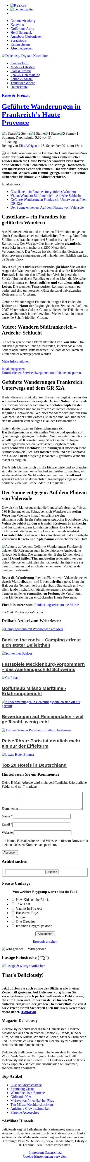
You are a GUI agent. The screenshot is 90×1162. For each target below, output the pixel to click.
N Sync (21, 917)
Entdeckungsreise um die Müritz (56, 605)
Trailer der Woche (22, 83)
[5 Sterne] (67, 134)
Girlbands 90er (20, 1097)
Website (7, 832)
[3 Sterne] (37, 134)
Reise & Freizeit (16, 95)
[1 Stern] (8, 134)
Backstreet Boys (27, 913)
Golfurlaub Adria (22, 28)
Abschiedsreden (21, 48)
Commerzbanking (22, 21)
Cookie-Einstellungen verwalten (45, 1156)
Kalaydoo (17, 24)
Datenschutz (19, 87)
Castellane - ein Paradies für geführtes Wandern (43, 192)
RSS (23, 5)
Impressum (37, 1152)
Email (6, 824)
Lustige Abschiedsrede (26, 1085)
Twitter (29, 9)
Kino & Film (19, 63)
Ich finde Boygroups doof (34, 926)
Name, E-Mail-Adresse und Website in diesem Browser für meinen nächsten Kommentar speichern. (45, 843)
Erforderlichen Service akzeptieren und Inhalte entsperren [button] (41, 373)
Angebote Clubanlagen (26, 36)
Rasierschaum (20, 44)
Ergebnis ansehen (45, 941)
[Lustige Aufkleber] (23, 966)
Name (6, 816)
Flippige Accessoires (24, 1112)
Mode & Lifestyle (22, 67)
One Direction (26, 921)
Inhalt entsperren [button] (13, 369)
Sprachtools (18, 40)
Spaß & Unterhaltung (25, 75)
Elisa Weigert (28, 146)
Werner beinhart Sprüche (27, 1093)
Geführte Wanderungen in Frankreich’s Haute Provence (41, 114)
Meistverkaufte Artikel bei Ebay (32, 1100)
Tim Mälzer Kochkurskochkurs (32, 1104)
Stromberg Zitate (22, 1089)
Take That (23, 904)
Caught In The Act (29, 908)
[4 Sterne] (52, 134)
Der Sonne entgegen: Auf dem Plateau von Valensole (47, 207)
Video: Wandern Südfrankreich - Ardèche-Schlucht (45, 195)
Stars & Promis (20, 71)
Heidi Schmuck (21, 32)
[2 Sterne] (22, 134)
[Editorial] (28, 1012)
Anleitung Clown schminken (30, 1108)
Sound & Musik (21, 79)
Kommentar (10, 808)
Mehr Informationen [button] (15, 361)
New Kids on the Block (32, 899)
